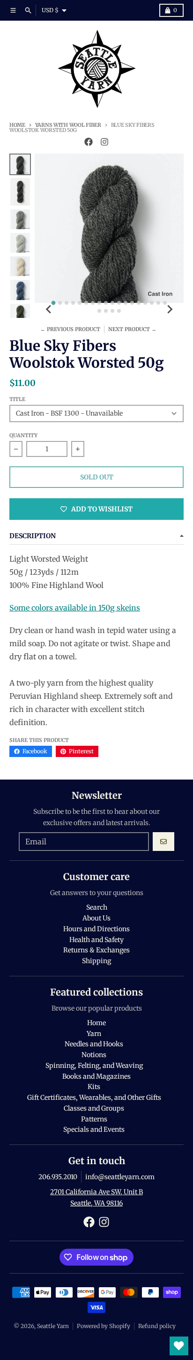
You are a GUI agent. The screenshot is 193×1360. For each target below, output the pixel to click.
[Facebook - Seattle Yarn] (88, 142)
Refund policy (157, 1325)
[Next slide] (169, 309)
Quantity (23, 435)
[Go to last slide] (48, 309)
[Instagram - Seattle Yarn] (104, 142)
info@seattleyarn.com (120, 1177)
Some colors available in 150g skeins (74, 607)
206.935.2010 (57, 1177)
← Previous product (70, 329)
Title (17, 399)
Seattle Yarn (53, 1325)
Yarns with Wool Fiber (68, 125)
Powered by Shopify (103, 1325)
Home (17, 125)
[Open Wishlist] (179, 1346)
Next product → (132, 329)
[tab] (54, 303)
